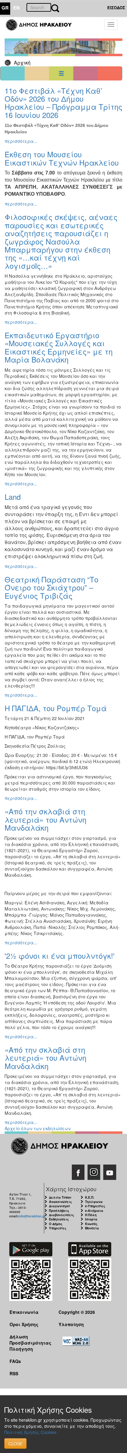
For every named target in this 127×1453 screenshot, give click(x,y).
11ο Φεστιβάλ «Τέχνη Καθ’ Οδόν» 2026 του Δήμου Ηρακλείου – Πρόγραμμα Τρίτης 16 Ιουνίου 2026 (63, 102)
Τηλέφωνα (94, 1202)
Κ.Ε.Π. (89, 1197)
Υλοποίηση (71, 1324)
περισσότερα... (21, 141)
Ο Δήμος (55, 1224)
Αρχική (22, 62)
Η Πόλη (90, 1215)
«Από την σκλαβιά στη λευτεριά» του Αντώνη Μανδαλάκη (45, 819)
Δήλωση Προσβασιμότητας (29, 1339)
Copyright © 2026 (77, 1312)
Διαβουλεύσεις (61, 1215)
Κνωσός (91, 1224)
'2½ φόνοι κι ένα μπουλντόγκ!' (60, 955)
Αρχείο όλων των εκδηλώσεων (38, 1128)
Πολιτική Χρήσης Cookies (30, 1432)
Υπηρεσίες (57, 1228)
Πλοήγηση (21, 1349)
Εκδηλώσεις (59, 1219)
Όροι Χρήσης (24, 1324)
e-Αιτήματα (94, 1210)
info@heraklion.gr (31, 1216)
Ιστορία (91, 1219)
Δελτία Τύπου (60, 1197)
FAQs (15, 1361)
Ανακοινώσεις (60, 1202)
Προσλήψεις (59, 1210)
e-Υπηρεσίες (95, 1206)
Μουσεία (92, 1228)
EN (16, 7)
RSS (14, 1373)
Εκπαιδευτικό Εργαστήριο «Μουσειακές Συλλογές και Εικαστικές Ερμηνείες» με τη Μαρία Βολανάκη (59, 347)
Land (13, 496)
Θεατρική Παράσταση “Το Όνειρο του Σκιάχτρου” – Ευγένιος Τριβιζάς (51, 587)
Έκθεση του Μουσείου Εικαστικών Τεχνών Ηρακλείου (62, 158)
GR (5, 7)
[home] (42, 27)
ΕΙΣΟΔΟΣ (116, 7)
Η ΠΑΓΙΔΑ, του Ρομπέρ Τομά (56, 708)
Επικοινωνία (24, 1312)
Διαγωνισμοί (59, 1206)
